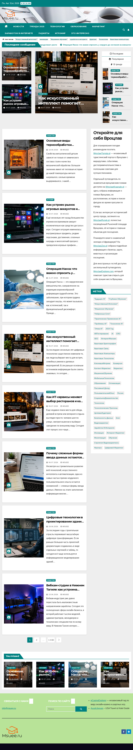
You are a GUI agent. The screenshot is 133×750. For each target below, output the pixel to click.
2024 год (109, 329)
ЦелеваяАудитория (102, 413)
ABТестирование (101, 334)
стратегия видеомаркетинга (106, 443)
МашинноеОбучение (103, 373)
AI (112, 334)
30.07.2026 (11, 108)
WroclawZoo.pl (100, 246)
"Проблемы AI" (100, 324)
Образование (79, 26)
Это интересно (80, 33)
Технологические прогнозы (106, 408)
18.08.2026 (11, 75)
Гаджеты (44, 33)
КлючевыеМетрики (102, 363)
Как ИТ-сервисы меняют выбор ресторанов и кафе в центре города (65, 103)
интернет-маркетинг (115, 433)
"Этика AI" (98, 329)
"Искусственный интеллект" (26, 39)
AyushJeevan (97, 708)
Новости (18, 26)
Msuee (23, 75)
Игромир (60, 33)
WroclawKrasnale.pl (115, 187)
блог (118, 418)
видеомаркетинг (101, 423)
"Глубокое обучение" (117, 299)
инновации (44, 39)
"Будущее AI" (99, 299)
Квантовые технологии (104, 358)
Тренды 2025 (37, 26)
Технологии (57, 26)
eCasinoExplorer (98, 700)
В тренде (117, 64)
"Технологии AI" (116, 324)
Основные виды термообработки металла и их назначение (65, 145)
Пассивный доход (101, 388)
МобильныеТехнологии (104, 378)
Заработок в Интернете (19, 33)
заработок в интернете (78, 39)
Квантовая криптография (105, 343)
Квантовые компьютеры (119, 39)
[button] (124, 30)
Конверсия (117, 363)
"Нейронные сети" (102, 314)
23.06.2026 (54, 594)
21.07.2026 (54, 278)
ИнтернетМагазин (108, 339)
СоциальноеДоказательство (106, 398)
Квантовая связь (101, 348)
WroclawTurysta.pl (101, 153)
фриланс (93, 39)
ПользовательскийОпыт (104, 393)
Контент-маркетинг (102, 368)
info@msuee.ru (9, 708)
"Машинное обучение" (59, 39)
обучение (113, 438)
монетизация (100, 438)
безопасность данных (103, 418)
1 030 (51, 640)
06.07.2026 (46, 108)
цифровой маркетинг (114, 448)
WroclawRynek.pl (101, 220)
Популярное (117, 59)
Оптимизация (114, 383)
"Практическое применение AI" (107, 319)
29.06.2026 (54, 526)
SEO (96, 339)
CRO (118, 334)
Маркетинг (98, 26)
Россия (120, 393)
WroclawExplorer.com (103, 271)
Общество (8, 64)
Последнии (117, 54)
